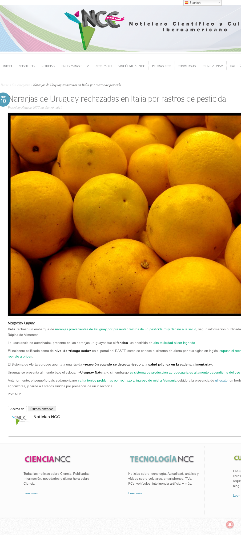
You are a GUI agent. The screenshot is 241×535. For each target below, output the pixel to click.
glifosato (221, 380)
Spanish (195, 2)
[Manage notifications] (230, 524)
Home (4, 84)
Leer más (31, 493)
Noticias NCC (30, 107)
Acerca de (17, 409)
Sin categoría (21, 84)
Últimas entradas (41, 409)
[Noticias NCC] (20, 424)
